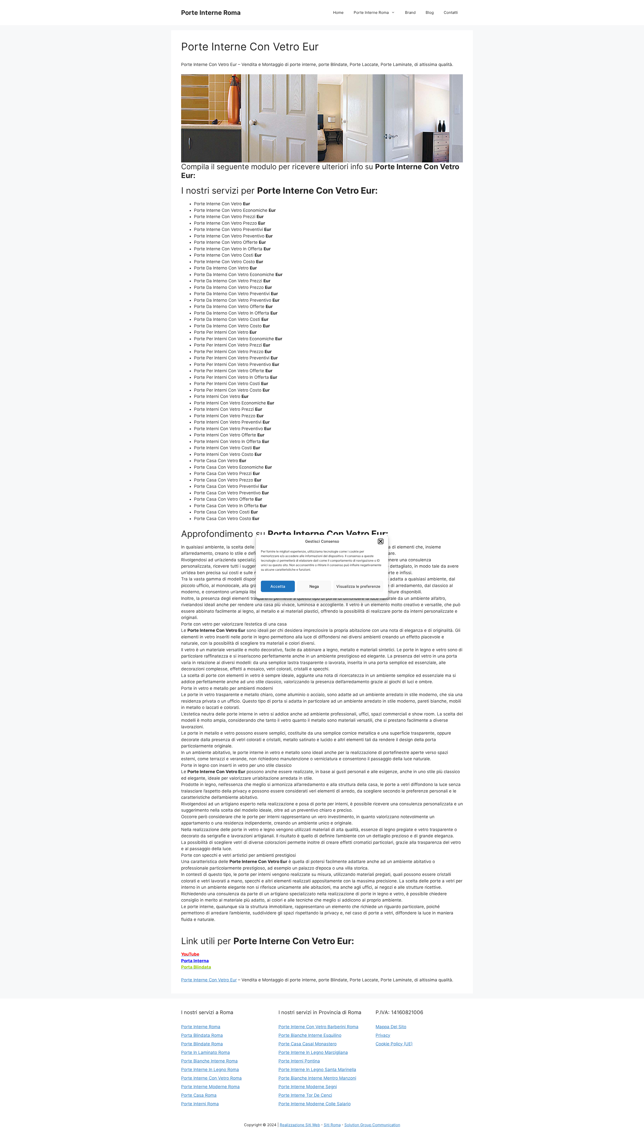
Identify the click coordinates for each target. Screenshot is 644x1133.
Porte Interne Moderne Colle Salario (314, 1103)
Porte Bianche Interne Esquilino (309, 1035)
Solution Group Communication (372, 1124)
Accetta (277, 586)
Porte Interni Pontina (299, 1060)
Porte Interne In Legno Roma (210, 1069)
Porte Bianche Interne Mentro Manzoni (317, 1078)
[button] (380, 541)
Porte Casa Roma (199, 1095)
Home (338, 12)
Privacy (383, 1035)
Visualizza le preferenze (358, 586)
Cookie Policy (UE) (394, 1043)
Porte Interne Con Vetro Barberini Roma (318, 1026)
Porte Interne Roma (211, 12)
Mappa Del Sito (391, 1026)
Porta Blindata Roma (202, 1035)
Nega (314, 586)
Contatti (451, 12)
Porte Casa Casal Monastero (307, 1043)
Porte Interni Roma (200, 1103)
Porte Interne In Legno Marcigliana (313, 1052)
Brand (410, 12)
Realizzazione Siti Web (300, 1124)
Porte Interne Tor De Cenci (305, 1095)
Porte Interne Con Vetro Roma (211, 1078)
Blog (430, 12)
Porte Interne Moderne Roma (210, 1086)
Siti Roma (332, 1124)
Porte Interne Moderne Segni (307, 1086)
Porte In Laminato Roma (205, 1052)
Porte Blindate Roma (202, 1043)
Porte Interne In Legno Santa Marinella (317, 1069)
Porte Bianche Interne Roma (209, 1060)
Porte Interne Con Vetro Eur (209, 979)
